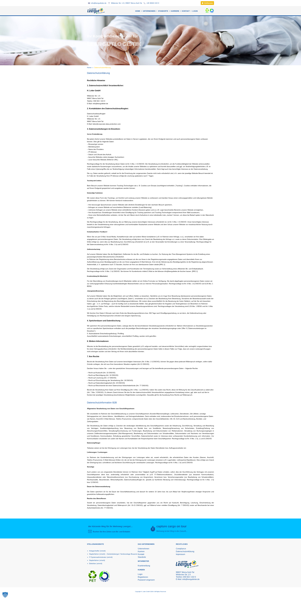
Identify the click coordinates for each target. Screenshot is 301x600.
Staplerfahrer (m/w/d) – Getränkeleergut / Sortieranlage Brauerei (113, 554)
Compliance (181, 549)
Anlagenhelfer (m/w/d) (97, 551)
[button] (5, 595)
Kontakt (186, 11)
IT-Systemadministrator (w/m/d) (101, 557)
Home (137, 11)
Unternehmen (149, 11)
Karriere (175, 11)
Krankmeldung (144, 566)
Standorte (163, 11)
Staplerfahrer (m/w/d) (97, 560)
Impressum (180, 554)
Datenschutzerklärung (185, 551)
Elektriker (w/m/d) (95, 563)
